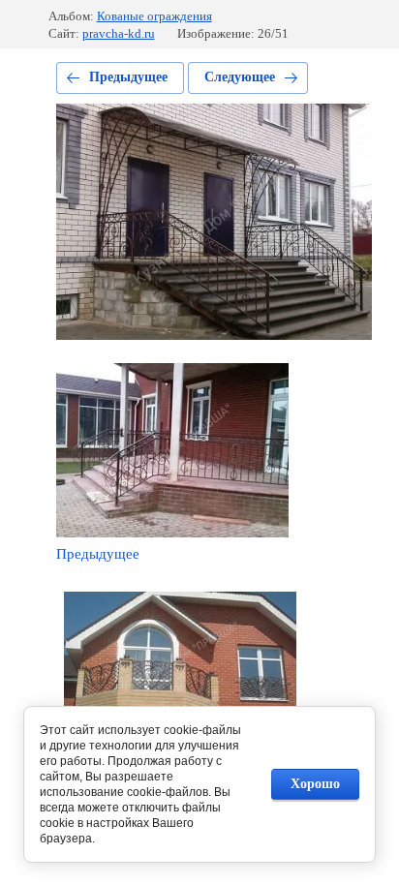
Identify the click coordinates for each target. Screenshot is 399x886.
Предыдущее (128, 77)
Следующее (239, 77)
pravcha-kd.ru (118, 33)
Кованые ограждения (154, 16)
